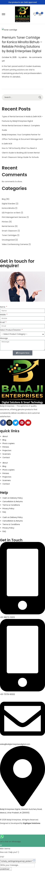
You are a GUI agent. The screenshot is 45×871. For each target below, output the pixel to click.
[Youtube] (28, 423)
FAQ (4, 512)
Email (2, 322)
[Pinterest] (22, 423)
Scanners (6, 454)
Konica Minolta (8, 208)
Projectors (6, 450)
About (5, 436)
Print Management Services (14, 217)
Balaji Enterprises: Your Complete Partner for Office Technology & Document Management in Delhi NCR (22, 139)
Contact (6, 457)
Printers (5, 221)
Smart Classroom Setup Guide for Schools (20, 157)
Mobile (3, 314)
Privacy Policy (8, 508)
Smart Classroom (9, 231)
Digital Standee (8, 203)
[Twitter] (15, 423)
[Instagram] (9, 423)
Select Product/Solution (10, 330)
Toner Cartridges (9, 235)
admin (24, 57)
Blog (4, 199)
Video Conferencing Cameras (15, 244)
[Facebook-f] (3, 423)
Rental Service (8, 226)
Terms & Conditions (11, 505)
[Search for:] (22, 97)
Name (3, 307)
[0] (34, 14)
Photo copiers (8, 443)
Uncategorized (8, 240)
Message (4, 338)
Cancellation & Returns (12, 501)
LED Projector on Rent (11, 212)
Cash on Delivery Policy (12, 498)
